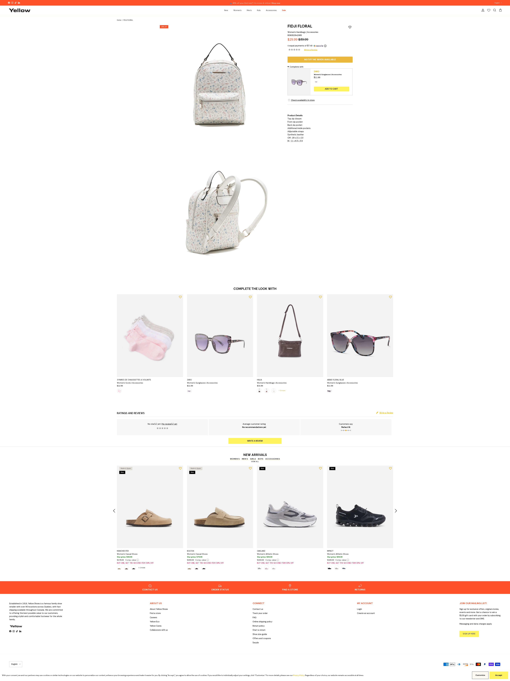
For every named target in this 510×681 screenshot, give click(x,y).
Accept (498, 675)
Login (359, 609)
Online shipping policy (262, 621)
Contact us (258, 609)
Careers (153, 617)
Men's (249, 10)
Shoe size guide (260, 634)
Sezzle (256, 642)
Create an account (366, 613)
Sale (284, 10)
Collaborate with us (159, 630)
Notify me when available (320, 59)
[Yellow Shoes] (19, 10)
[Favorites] (488, 10)
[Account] (482, 10)
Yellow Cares (156, 626)
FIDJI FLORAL (128, 20)
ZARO (316, 71)
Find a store (155, 613)
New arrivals (255, 454)
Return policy (259, 626)
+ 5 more (282, 390)
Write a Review (310, 50)
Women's (237, 10)
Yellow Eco (155, 621)
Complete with (296, 67)
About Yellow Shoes (159, 609)
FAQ (254, 617)
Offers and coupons (262, 638)
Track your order (260, 613)
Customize (480, 675)
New (226, 10)
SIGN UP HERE (469, 634)
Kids (259, 10)
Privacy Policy (298, 675)
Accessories (271, 10)
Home (119, 20)
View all (255, 461)
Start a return (259, 630)
